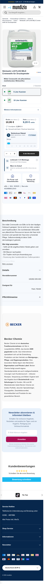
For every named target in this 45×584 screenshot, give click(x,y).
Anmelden (22, 439)
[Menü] (4, 7)
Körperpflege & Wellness (18, 19)
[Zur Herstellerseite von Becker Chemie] (38, 72)
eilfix (5, 186)
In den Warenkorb (29, 153)
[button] (39, 7)
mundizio (9, 575)
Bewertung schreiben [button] (21, 479)
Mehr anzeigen (7, 264)
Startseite (5, 19)
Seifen (15, 20)
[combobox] (21, 12)
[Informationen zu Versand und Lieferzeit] (37, 160)
